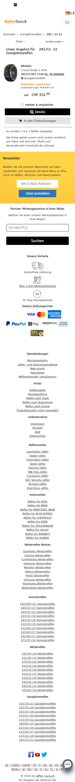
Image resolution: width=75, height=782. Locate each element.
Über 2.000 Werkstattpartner (37, 286)
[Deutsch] (68, 13)
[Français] (72, 13)
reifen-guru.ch (45, 775)
